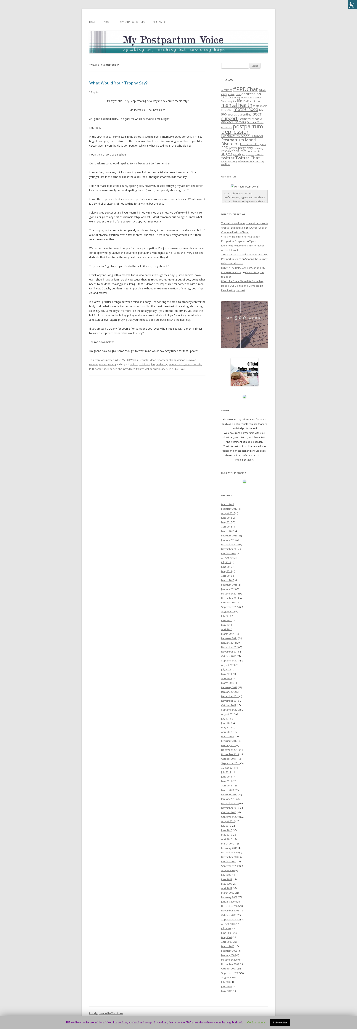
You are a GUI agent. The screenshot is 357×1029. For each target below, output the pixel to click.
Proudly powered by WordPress (106, 1013)
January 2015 (228, 589)
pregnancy (245, 148)
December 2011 (230, 749)
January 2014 (228, 642)
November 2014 (230, 598)
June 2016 (226, 517)
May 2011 (226, 781)
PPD (91, 369)
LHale (181, 369)
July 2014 (226, 616)
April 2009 (226, 888)
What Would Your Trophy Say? (118, 83)
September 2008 (230, 919)
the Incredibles (126, 369)
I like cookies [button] (280, 1022)
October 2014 (228, 602)
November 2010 (230, 808)
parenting (245, 114)
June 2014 (226, 620)
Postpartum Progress (253, 144)
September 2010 (230, 816)
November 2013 (230, 651)
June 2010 (226, 830)
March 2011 (227, 790)
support (248, 154)
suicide (237, 154)
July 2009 (226, 874)
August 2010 (228, 821)
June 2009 (226, 879)
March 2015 (227, 580)
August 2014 (228, 611)
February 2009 (229, 897)
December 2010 (230, 803)
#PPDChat (245, 89)
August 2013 (228, 665)
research (227, 151)
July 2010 (226, 825)
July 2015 (226, 562)
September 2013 (230, 660)
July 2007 (226, 982)
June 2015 (226, 566)
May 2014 (226, 624)
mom (256, 106)
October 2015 (228, 553)
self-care (240, 151)
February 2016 (229, 535)
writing (112, 364)
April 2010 (226, 839)
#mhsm (226, 90)
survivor (191, 360)
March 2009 (227, 892)
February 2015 (229, 584)
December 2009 (230, 852)
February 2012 (229, 741)
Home (92, 22)
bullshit (134, 364)
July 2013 (226, 669)
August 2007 (228, 977)
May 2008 (226, 937)
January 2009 (228, 901)
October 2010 (228, 812)
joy (249, 97)
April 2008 (226, 941)
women (103, 364)
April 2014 (226, 629)
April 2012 (226, 732)
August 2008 (228, 924)
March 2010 (227, 843)
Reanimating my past (233, 290)
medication (255, 101)
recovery (259, 148)
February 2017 (229, 508)
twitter (227, 158)
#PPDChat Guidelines (132, 22)
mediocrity (162, 364)
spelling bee (110, 369)
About (108, 22)
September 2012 (230, 709)
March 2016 (227, 531)
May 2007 (226, 991)
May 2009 (226, 883)
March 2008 (227, 946)
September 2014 (230, 607)
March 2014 (227, 633)
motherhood (246, 109)
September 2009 (230, 866)
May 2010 (226, 834)
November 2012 (230, 700)
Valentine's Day (229, 161)
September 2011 (230, 763)
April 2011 (226, 785)
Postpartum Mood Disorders (238, 142)
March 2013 (227, 683)
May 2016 (226, 522)
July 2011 (226, 772)
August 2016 (228, 513)
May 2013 (226, 674)
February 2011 (229, 794)
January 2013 (228, 691)
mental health (176, 364)
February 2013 (229, 687)
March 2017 (227, 504)
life (119, 360)
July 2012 (226, 718)
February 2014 (229, 638)
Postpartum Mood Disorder (242, 136)
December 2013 (230, 647)
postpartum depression (242, 129)
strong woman (177, 360)
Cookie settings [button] (256, 1022)
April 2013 (226, 678)
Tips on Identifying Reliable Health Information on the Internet (243, 245)
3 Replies (94, 92)
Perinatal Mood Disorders (153, 360)
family (226, 97)
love (246, 101)
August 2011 (228, 767)
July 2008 (226, 928)
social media (253, 151)
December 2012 (230, 696)
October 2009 (228, 861)
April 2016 (226, 526)
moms (263, 106)
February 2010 (229, 848)
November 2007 (230, 964)
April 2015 (226, 575)
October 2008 (228, 915)
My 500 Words (130, 360)
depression (251, 93)
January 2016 (228, 540)
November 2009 (230, 857)
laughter (232, 101)
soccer (98, 369)
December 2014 (230, 593)
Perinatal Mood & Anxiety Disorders (241, 120)
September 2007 (230, 973)
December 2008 (230, 906)
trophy (140, 369)
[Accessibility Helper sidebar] (352, 4)
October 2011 (228, 758)
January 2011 (228, 799)
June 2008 (226, 933)
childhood (144, 364)
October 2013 (228, 656)
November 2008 (230, 910)
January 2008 (228, 955)
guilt (234, 97)
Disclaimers (159, 22)
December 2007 (230, 959)
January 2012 (228, 745)
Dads (238, 94)
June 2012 (226, 723)
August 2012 (228, 714)
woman (93, 364)
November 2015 (230, 549)
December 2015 (230, 544)
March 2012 (227, 736)
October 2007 (228, 968)
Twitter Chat (247, 158)
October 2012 (228, 705)
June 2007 (226, 986)
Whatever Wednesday (251, 161)
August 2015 (228, 558)
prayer (233, 148)
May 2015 (226, 571)
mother (227, 110)
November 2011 (230, 754)
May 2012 (226, 727)
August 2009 (228, 870)
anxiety (231, 94)
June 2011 (226, 776)
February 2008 (229, 950)
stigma (226, 154)
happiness (242, 97)
